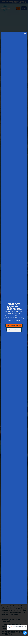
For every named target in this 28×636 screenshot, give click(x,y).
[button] (24, 33)
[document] (14, 318)
